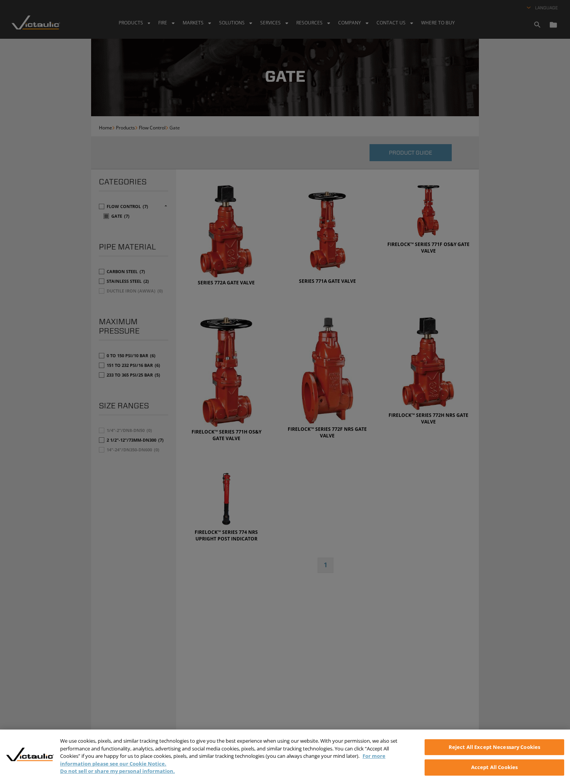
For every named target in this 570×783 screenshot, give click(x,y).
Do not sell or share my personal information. (117, 771)
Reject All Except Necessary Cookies (495, 746)
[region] (285, 756)
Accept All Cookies (494, 766)
